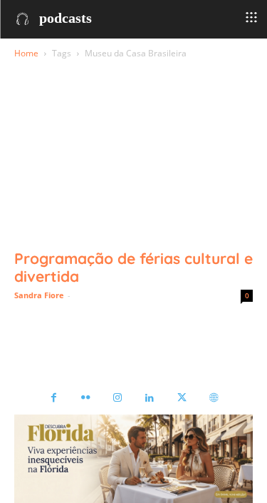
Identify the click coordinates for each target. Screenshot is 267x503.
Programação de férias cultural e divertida (133, 267)
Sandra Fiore (39, 295)
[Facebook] (53, 398)
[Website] (213, 398)
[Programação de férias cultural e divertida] (133, 181)
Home (26, 53)
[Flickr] (85, 398)
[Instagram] (117, 398)
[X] (181, 398)
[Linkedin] (149, 398)
